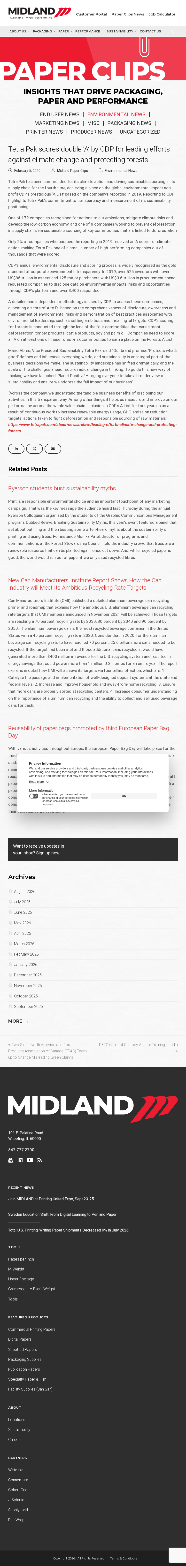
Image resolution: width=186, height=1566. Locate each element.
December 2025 (28, 975)
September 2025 (28, 1006)
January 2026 (25, 964)
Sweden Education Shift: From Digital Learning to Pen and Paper (62, 1214)
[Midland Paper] (40, 14)
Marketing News (56, 123)
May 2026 (22, 923)
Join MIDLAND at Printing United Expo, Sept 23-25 (51, 1199)
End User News (59, 114)
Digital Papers (19, 1339)
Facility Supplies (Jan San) (30, 1389)
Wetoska (15, 1470)
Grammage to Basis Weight (31, 1289)
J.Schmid (16, 1500)
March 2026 (24, 944)
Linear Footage (21, 1279)
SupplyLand (18, 1510)
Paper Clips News (128, 14)
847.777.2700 (21, 1149)
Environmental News (116, 114)
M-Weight (16, 1269)
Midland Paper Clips (72, 170)
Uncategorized (140, 132)
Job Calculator (162, 14)
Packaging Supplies (24, 1359)
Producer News (91, 132)
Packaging (42, 31)
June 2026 (23, 912)
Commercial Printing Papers (31, 1329)
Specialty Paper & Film (27, 1379)
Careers (15, 1439)
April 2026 (22, 933)
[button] (16, 449)
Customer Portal (91, 14)
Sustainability (120, 31)
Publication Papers (24, 1369)
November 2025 (28, 985)
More (18, 1021)
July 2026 (22, 902)
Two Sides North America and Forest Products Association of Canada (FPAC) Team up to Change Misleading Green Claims (47, 1051)
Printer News (44, 132)
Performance (87, 31)
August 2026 (24, 891)
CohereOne (17, 1490)
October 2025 (26, 996)
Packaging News (129, 123)
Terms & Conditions (124, 1558)
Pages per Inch (21, 1259)
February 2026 (26, 954)
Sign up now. (48, 852)
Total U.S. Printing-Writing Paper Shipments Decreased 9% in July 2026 (68, 1230)
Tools (13, 1299)
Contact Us (150, 31)
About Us (17, 31)
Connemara (18, 1480)
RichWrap (16, 1520)
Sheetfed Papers (22, 1349)
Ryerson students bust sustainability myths (62, 488)
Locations (16, 1419)
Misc (93, 123)
